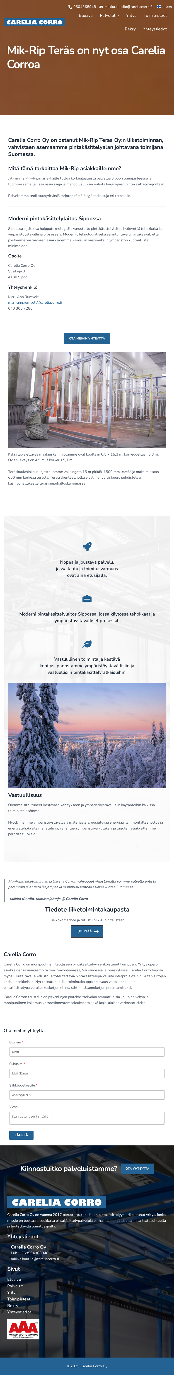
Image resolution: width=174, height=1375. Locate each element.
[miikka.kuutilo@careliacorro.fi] (125, 7)
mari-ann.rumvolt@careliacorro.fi (35, 302)
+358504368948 (33, 1253)
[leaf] (87, 644)
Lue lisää (84, 931)
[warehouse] (87, 598)
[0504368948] (82, 7)
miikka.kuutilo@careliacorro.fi (35, 1258)
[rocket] (87, 547)
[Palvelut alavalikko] (117, 15)
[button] (87, 338)
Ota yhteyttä (137, 1168)
